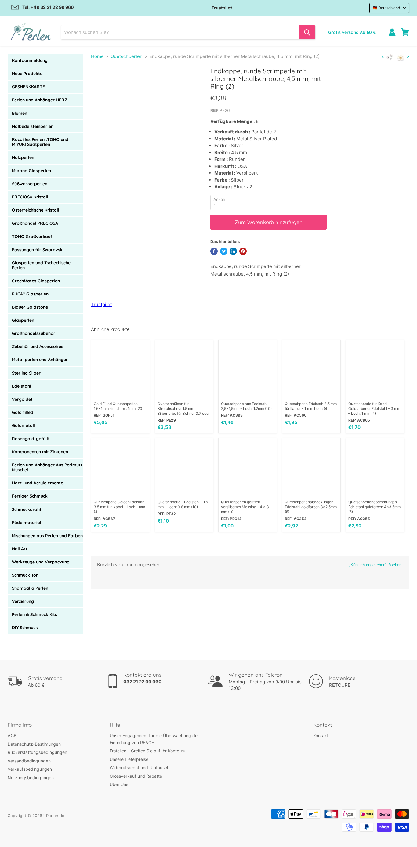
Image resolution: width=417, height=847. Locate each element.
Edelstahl (21, 386)
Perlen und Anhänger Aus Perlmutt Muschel (47, 467)
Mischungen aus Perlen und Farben (47, 535)
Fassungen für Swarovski (37, 249)
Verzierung (23, 601)
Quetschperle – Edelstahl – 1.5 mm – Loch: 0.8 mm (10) (183, 504)
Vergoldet (22, 399)
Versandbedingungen (29, 760)
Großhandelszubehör (33, 333)
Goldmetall (23, 425)
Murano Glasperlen (31, 170)
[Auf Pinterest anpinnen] (243, 251)
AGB (12, 735)
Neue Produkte (27, 73)
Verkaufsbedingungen (30, 769)
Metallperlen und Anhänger (40, 359)
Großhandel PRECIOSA (35, 223)
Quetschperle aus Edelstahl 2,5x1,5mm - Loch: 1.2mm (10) (246, 406)
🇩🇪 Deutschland (386, 7)
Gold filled (22, 412)
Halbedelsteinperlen (32, 126)
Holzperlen (23, 157)
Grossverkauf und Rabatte (136, 776)
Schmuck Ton (25, 575)
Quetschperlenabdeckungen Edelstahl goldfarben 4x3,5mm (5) (374, 507)
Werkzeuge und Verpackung (41, 562)
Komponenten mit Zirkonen (40, 451)
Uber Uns (119, 784)
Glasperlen (23, 320)
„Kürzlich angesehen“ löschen (375, 565)
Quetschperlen (127, 56)
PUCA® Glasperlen (30, 294)
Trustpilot (222, 7)
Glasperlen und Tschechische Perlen (41, 265)
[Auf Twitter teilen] (223, 251)
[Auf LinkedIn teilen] (233, 251)
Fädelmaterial (26, 522)
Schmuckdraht (27, 509)
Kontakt (320, 735)
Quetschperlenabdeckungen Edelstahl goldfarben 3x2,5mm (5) (311, 507)
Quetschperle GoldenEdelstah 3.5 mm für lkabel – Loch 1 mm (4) (119, 507)
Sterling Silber (26, 373)
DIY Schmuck (25, 627)
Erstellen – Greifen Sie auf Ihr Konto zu (147, 750)
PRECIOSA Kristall (30, 197)
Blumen (19, 113)
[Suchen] (307, 32)
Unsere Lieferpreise (129, 759)
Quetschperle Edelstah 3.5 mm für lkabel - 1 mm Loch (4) (311, 406)
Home (97, 56)
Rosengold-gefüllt (31, 438)
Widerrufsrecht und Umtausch (139, 767)
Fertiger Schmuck (30, 496)
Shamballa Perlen (30, 588)
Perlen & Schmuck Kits (34, 614)
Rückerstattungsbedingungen (37, 752)
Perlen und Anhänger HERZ (39, 100)
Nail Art (19, 549)
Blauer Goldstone (30, 307)
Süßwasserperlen (29, 183)
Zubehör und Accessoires (37, 346)
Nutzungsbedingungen (31, 777)
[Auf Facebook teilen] (214, 251)
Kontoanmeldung (30, 60)
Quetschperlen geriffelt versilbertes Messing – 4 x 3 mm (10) (245, 507)
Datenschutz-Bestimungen (34, 744)
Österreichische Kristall (35, 210)
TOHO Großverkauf (32, 236)
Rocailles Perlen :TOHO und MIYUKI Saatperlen (40, 142)
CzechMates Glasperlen (36, 281)
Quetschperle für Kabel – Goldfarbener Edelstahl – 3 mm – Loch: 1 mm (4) (374, 408)
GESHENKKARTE (28, 86)
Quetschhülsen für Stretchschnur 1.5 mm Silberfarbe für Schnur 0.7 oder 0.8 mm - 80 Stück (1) (184, 408)
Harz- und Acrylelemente (37, 483)
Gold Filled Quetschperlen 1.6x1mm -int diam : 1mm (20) (118, 406)
